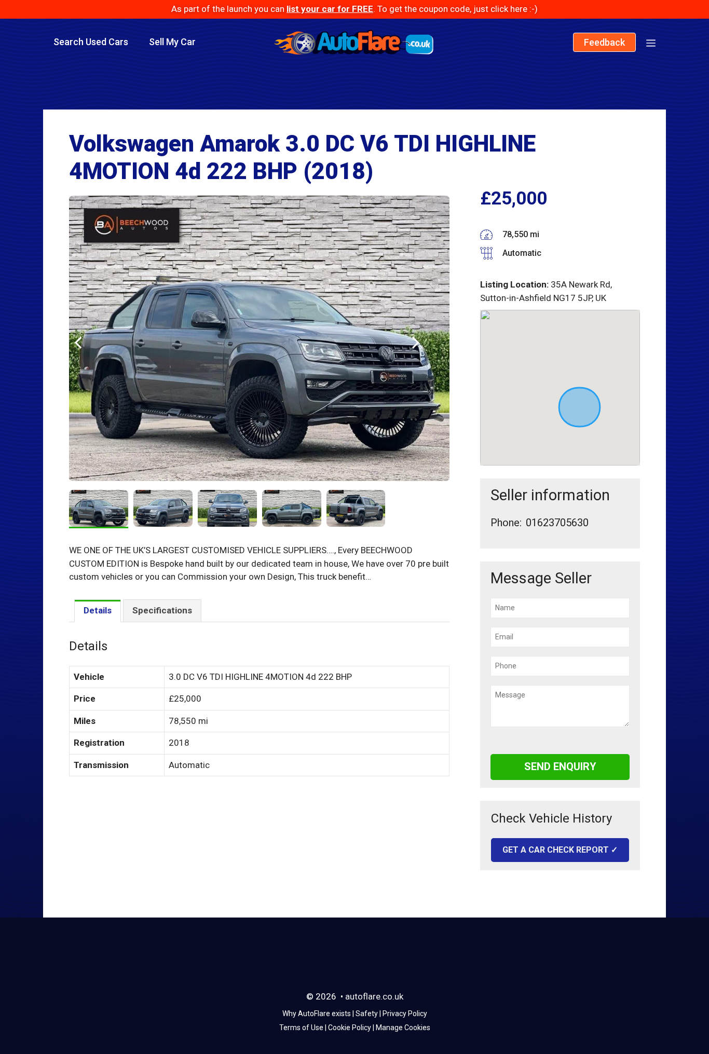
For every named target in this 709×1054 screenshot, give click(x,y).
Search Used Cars (90, 41)
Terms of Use (301, 1027)
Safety (367, 1013)
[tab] (97, 611)
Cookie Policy (349, 1027)
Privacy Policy (405, 1013)
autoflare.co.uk (374, 996)
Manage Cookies (403, 1027)
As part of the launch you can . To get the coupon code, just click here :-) (354, 9)
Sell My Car (172, 41)
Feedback (604, 42)
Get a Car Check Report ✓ (560, 850)
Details (98, 610)
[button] (651, 42)
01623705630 (557, 522)
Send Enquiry (560, 766)
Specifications (162, 610)
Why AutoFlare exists (316, 1013)
